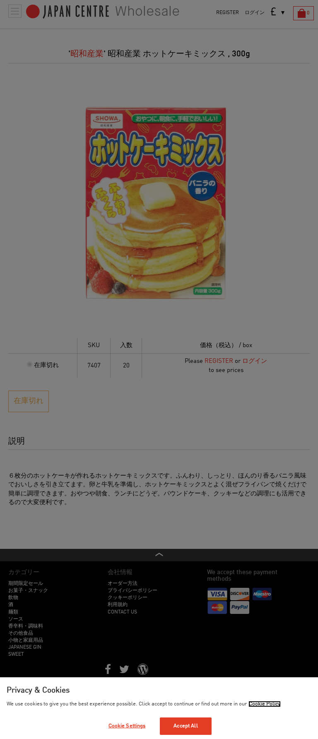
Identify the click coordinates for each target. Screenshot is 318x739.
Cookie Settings (127, 726)
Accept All (185, 726)
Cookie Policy (264, 704)
